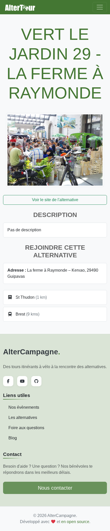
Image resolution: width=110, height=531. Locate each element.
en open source (75, 522)
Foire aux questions (26, 428)
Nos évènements (23, 407)
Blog (12, 438)
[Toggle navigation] (100, 7)
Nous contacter (55, 488)
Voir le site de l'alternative (55, 200)
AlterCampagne (31, 352)
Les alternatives (22, 417)
